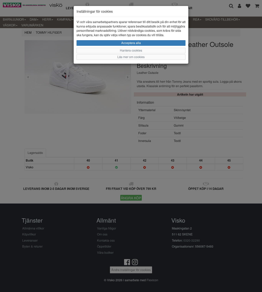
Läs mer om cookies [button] (131, 57)
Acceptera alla (131, 43)
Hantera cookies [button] (131, 50)
